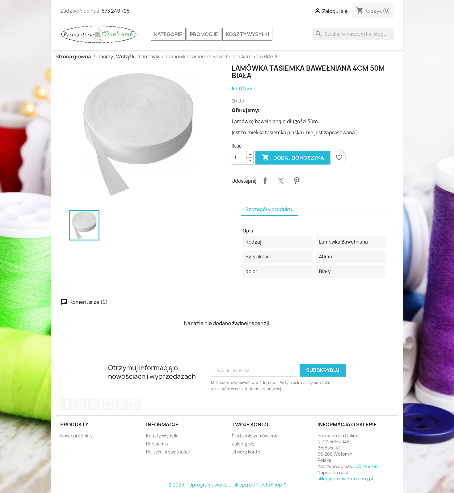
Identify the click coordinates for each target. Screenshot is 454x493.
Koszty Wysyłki (247, 34)
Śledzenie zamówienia (255, 436)
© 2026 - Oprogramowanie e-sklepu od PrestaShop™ (227, 485)
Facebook (67, 404)
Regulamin (157, 444)
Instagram (135, 404)
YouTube (108, 404)
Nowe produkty (76, 436)
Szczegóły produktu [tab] (270, 209)
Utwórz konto (246, 452)
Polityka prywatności (168, 452)
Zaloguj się (243, 444)
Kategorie (168, 34)
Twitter (80, 404)
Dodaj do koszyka (293, 157)
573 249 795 (116, 10)
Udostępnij (265, 180)
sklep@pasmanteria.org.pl (345, 479)
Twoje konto (250, 424)
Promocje (204, 34)
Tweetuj (281, 180)
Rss (94, 404)
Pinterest (296, 180)
